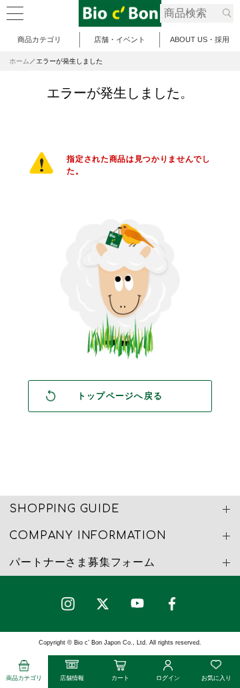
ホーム (19, 61)
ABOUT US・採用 (199, 39)
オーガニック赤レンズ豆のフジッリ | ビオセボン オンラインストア (120, 13)
